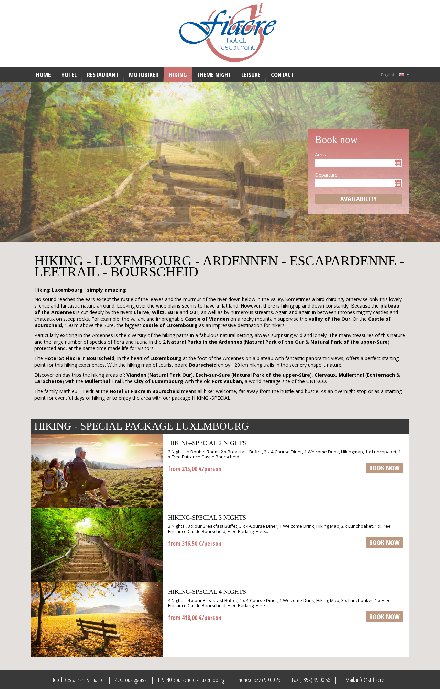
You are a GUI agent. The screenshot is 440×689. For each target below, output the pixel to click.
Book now (384, 468)
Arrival (322, 154)
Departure (326, 174)
